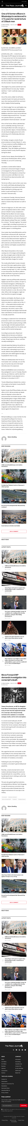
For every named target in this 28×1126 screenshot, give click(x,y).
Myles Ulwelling (6, 24)
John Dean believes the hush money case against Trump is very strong (12, 875)
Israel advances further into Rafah (10, 525)
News (19, 24)
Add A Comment (14, 531)
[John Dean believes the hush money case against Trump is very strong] (14, 866)
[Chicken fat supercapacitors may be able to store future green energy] (14, 628)
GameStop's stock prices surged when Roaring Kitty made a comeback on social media (15, 589)
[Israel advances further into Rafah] (14, 517)
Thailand (15, 799)
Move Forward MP (6, 799)
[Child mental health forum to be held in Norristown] (14, 456)
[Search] (26, 5)
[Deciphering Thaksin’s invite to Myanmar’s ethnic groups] (14, 476)
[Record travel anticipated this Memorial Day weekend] (14, 496)
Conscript (4, 797)
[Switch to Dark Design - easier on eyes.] (2, 1)
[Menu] (2, 5)
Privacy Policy (4, 1110)
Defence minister (13, 797)
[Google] (19, 1050)
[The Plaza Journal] (14, 6)
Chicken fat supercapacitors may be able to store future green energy (14, 637)
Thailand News (21, 799)
